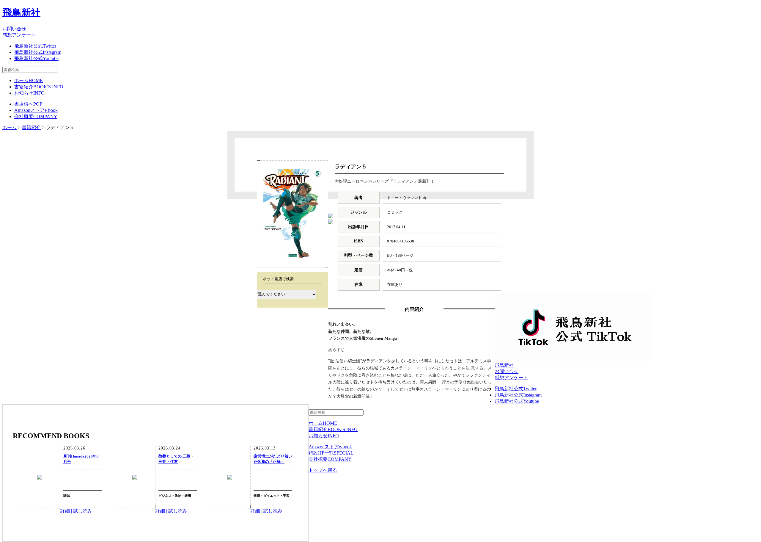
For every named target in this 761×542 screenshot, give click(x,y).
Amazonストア (36, 110)
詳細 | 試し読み (76, 510)
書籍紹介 (38, 86)
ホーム (28, 80)
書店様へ (28, 103)
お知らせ (29, 92)
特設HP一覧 (331, 452)
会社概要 (35, 116)
